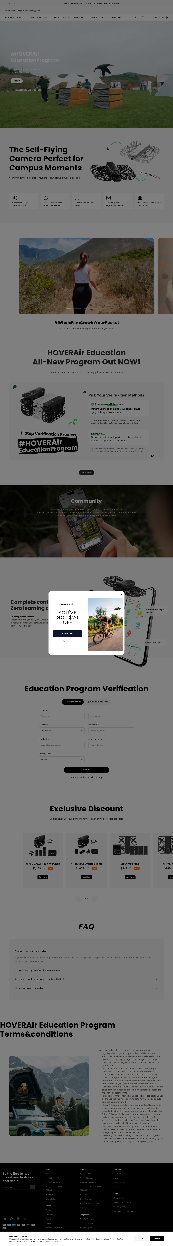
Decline (141, 1239)
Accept (157, 1239)
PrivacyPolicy (115, 1239)
